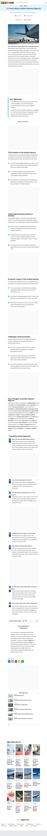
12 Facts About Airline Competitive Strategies (19, 786)
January (33, 163)
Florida (30, 165)
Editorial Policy (11, 824)
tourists (12, 304)
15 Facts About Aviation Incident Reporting (18, 762)
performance (25, 56)
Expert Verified (19, 15)
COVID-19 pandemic (17, 364)
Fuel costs (13, 347)
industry (27, 64)
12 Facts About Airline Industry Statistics (23, 718)
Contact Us (38, 824)
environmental (11, 343)
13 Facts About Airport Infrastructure (22, 709)
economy (16, 298)
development (16, 245)
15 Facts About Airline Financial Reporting (10, 762)
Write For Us (4, 825)
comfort (35, 220)
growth (11, 412)
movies (30, 238)
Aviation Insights (27, 19)
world (13, 62)
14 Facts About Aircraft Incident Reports (18, 809)
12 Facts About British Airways (36, 784)
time (32, 422)
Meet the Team (20, 824)
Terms (26, 825)
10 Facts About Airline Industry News (27, 808)
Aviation (25, 5)
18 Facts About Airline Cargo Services (22, 700)
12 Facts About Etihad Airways (27, 785)
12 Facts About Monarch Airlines (9, 786)
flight (29, 157)
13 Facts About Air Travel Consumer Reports (35, 762)
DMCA (21, 825)
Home (21, 5)
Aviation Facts (18, 19)
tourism (36, 283)
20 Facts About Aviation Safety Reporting (27, 762)
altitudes (25, 175)
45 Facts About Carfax (9, 808)
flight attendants (22, 290)
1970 (30, 180)
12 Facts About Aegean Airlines (35, 808)
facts (32, 62)
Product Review (29, 824)
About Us (3, 824)
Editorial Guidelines (29, 15)
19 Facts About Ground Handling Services (23, 714)
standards (30, 640)
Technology (11, 218)
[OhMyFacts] (7, 2)
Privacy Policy (34, 825)
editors (31, 642)
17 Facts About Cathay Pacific (21, 704)
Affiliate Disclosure (13, 825)
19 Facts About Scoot (19, 695)
